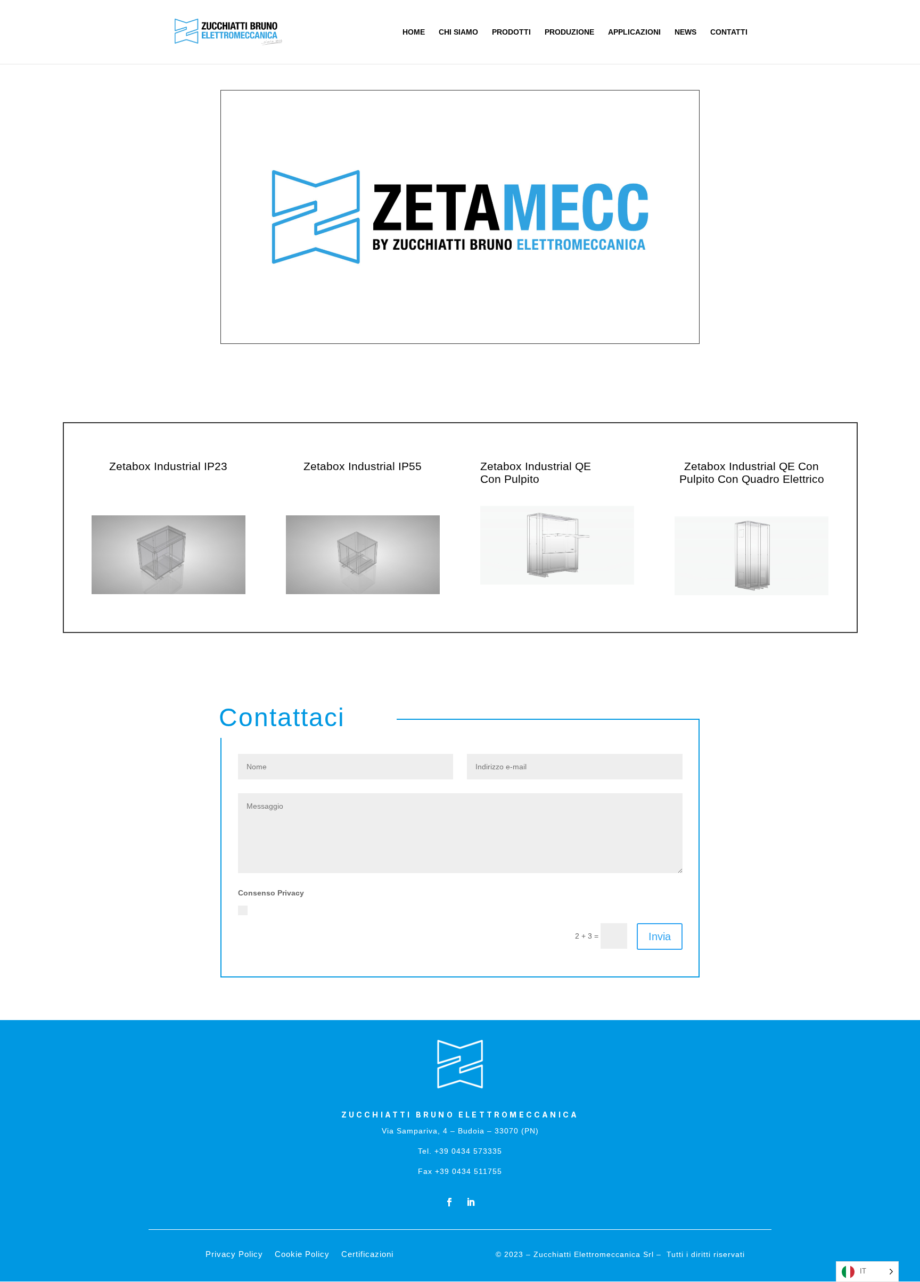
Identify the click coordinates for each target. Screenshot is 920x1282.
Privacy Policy (542, 909)
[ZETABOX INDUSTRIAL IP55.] (363, 591)
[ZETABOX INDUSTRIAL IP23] (168, 591)
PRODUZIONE (569, 32)
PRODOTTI (511, 32)
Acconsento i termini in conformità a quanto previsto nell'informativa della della (409, 909)
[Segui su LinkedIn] (470, 1202)
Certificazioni (367, 1255)
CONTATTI (729, 32)
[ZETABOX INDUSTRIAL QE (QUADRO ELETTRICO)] (751, 592)
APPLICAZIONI (634, 32)
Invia (659, 936)
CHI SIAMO (458, 32)
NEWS (685, 32)
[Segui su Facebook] (449, 1202)
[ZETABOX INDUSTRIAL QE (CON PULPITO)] (557, 582)
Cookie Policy (302, 1255)
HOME (413, 32)
